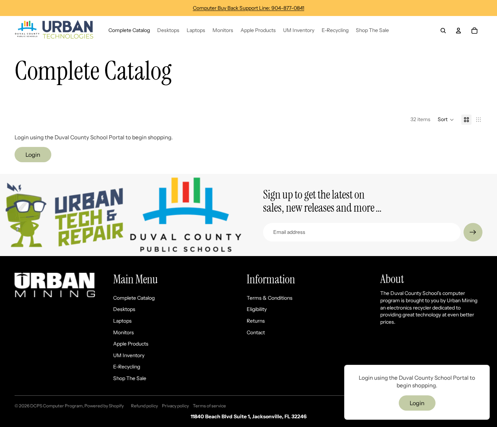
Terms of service (209, 405)
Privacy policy (175, 405)
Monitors (123, 332)
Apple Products (130, 343)
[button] (446, 120)
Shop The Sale (129, 378)
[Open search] (443, 31)
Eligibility (257, 309)
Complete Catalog (134, 298)
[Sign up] (473, 232)
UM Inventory (128, 355)
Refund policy (144, 405)
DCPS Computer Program (56, 405)
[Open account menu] (458, 31)
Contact (256, 332)
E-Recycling (126, 366)
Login (32, 154)
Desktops (124, 309)
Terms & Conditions (270, 298)
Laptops (122, 321)
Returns (256, 321)
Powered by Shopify (104, 405)
